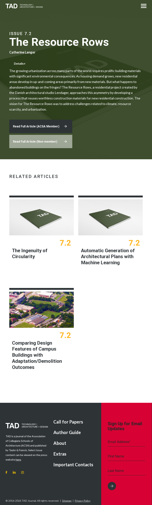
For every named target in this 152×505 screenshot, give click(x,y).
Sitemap (67, 500)
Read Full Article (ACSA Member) (36, 126)
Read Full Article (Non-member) (35, 141)
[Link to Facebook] (6, 472)
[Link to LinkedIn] (14, 472)
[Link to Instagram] (22, 472)
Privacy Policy (82, 500)
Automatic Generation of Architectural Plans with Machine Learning (108, 256)
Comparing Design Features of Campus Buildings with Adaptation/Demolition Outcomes (37, 355)
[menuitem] (74, 422)
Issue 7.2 (20, 33)
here (18, 459)
